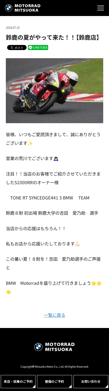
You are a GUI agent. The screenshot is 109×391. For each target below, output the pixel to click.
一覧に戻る (54, 315)
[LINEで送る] (38, 47)
